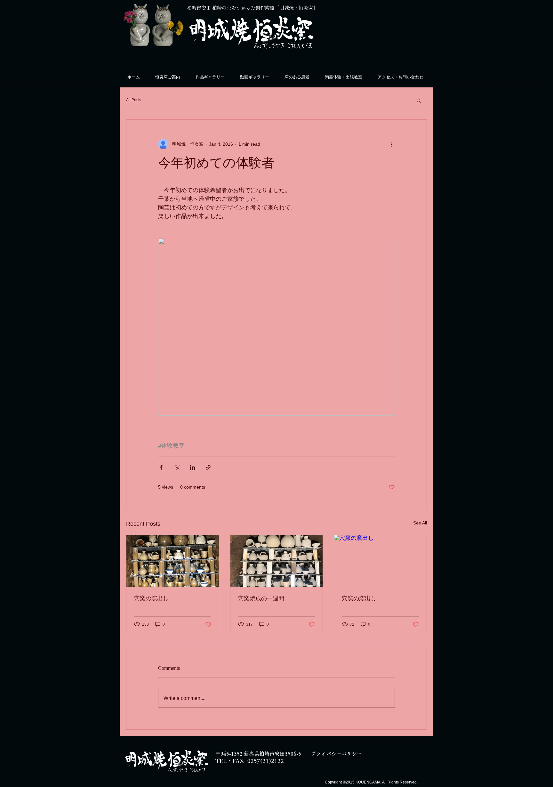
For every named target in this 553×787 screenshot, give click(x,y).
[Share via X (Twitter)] (177, 467)
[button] (419, 100)
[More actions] (391, 144)
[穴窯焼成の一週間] (276, 561)
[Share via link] (208, 467)
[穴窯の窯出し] (172, 561)
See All (420, 522)
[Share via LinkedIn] (192, 467)
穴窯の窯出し (151, 598)
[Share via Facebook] (161, 467)
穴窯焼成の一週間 (261, 598)
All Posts (133, 100)
